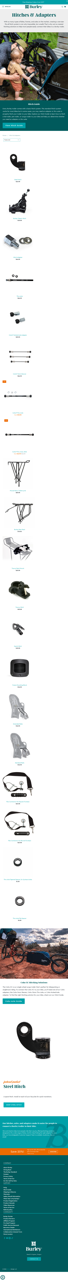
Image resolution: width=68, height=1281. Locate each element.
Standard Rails (19, 763)
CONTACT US (34, 1259)
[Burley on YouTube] (7, 1238)
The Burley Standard (10, 1172)
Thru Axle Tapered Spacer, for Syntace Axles (18, 879)
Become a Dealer (9, 1227)
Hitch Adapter (17, 257)
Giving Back (7, 1170)
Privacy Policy (8, 1176)
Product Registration (10, 1201)
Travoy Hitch (19, 607)
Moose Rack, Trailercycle (18, 490)
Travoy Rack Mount (18, 568)
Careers (6, 1174)
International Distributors (11, 1230)
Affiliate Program (9, 1221)
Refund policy (7, 1210)
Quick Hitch (18, 646)
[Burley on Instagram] (10, 1238)
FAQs (5, 1187)
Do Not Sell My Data (10, 1181)
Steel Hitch (17, 179)
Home (4, 135)
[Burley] (34, 7)
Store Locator (8, 1234)
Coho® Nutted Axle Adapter (18, 335)
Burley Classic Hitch (19, 218)
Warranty (6, 1194)
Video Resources (8, 1205)
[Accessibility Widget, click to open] (3, 1277)
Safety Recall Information (11, 1196)
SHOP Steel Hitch (14, 1105)
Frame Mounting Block (19, 685)
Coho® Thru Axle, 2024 (19, 452)
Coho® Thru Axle (18, 413)
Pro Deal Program (9, 1223)
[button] (8, 6)
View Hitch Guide (14, 125)
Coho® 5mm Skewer (19, 374)
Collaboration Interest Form (12, 1232)
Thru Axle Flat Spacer (19, 918)
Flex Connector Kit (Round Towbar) (19, 840)
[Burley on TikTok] (12, 1238)
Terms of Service (8, 1179)
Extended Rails (18, 724)
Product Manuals (9, 1203)
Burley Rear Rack (19, 529)
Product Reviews (9, 1219)
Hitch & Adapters (14, 135)
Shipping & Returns (9, 1192)
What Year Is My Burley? (11, 1199)
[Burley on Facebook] (4, 1238)
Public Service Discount (11, 1225)
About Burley (7, 1167)
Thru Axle (20, 296)
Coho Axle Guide (13, 1001)
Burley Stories (8, 1216)
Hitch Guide (7, 1190)
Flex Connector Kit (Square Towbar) (17, 801)
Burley (8, 1269)
